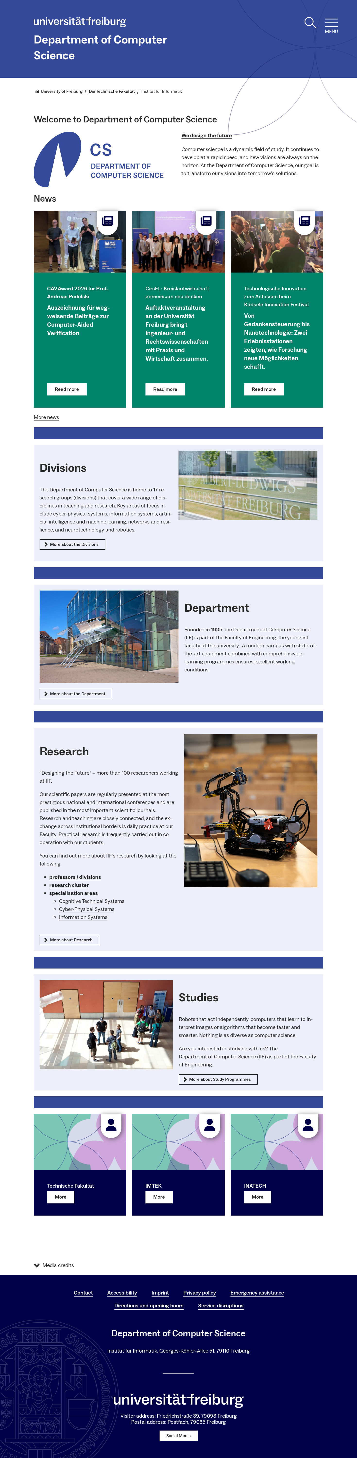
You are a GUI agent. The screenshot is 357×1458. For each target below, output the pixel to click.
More (61, 1197)
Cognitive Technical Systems (91, 901)
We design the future (206, 135)
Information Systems (83, 917)
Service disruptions (221, 1305)
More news (46, 417)
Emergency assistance (257, 1292)
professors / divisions (75, 877)
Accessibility (122, 1292)
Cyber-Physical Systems (86, 909)
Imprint (160, 1292)
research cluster (69, 885)
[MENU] (331, 22)
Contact (83, 1292)
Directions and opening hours (149, 1305)
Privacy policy (199, 1292)
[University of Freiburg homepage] (80, 23)
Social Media (178, 1436)
